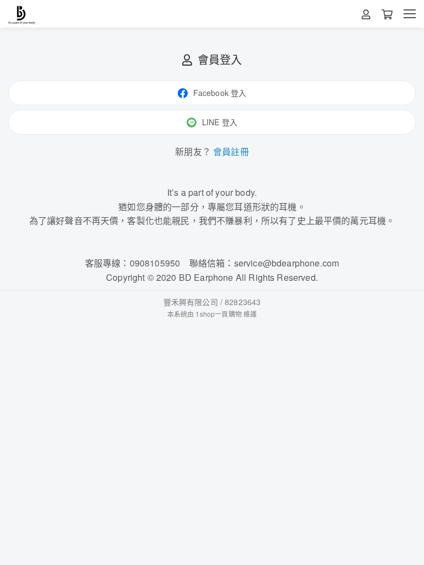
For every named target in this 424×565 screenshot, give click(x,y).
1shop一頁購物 (218, 313)
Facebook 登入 (220, 92)
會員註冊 (231, 151)
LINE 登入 (219, 121)
